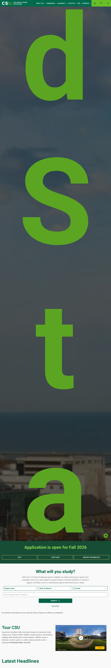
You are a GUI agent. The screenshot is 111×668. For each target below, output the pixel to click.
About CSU (40, 3)
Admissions (51, 3)
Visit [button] (19, 557)
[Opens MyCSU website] (94, 3)
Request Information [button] (91, 557)
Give (78, 3)
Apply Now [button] (55, 557)
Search (54, 601)
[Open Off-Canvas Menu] (107, 3)
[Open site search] (101, 3)
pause (105, 535)
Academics (61, 3)
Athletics (71, 3)
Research (85, 3)
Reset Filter (55, 606)
